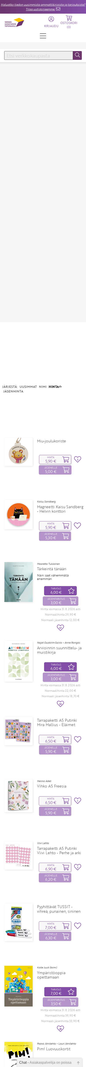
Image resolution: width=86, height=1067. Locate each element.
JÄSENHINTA (13, 391)
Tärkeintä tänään (51, 569)
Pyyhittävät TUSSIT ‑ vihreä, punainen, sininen (58, 909)
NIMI (43, 386)
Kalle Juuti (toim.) (47, 967)
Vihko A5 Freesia (51, 786)
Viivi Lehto (43, 843)
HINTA (54, 386)
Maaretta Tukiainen (48, 564)
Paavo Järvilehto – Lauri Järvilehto (56, 1043)
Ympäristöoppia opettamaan (51, 975)
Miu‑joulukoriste (51, 441)
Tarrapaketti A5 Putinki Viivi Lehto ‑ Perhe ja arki (59, 850)
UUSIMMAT (28, 386)
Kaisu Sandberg (46, 501)
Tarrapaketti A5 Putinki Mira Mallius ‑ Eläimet (57, 722)
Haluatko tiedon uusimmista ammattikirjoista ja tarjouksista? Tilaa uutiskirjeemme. (43, 6)
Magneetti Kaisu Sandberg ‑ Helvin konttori (60, 509)
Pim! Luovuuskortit (53, 1049)
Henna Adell (44, 781)
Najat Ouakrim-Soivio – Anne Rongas (58, 642)
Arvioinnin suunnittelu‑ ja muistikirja (59, 650)
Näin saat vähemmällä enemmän (53, 577)
